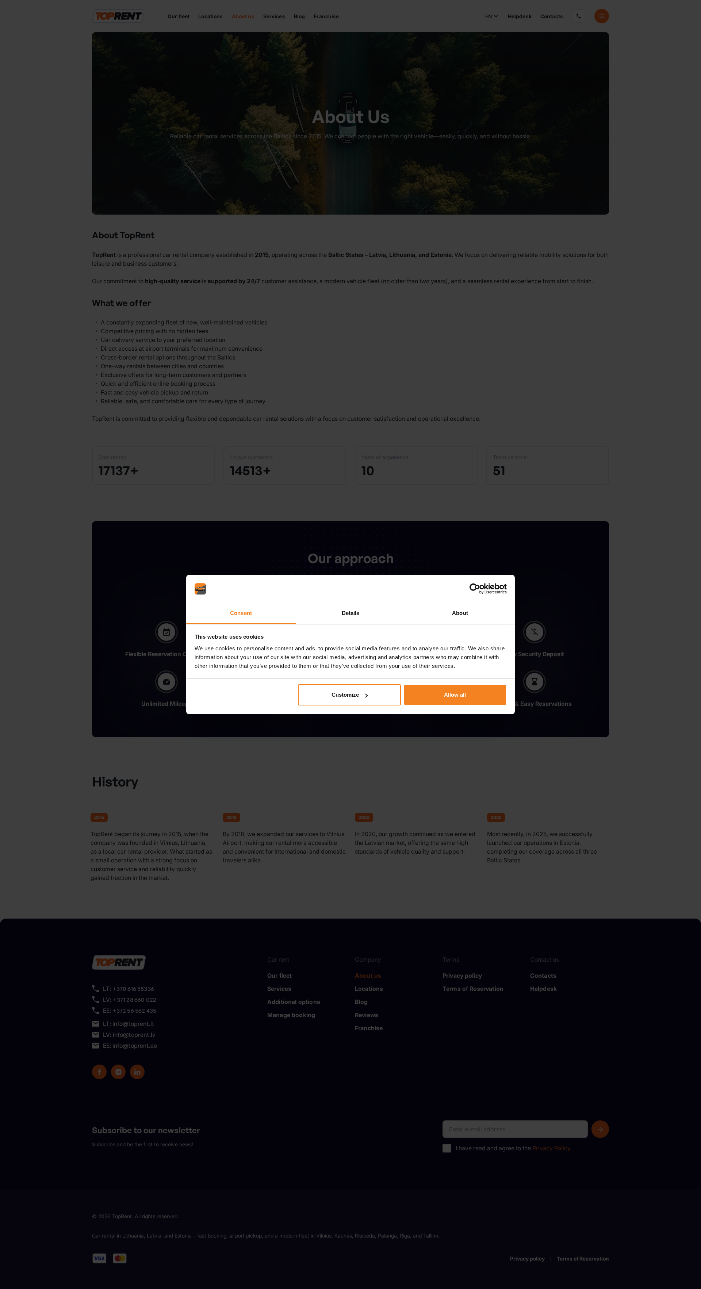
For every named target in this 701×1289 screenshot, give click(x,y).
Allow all (455, 695)
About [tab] (460, 613)
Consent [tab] (241, 613)
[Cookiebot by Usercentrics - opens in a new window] (475, 589)
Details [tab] (351, 613)
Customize (345, 695)
